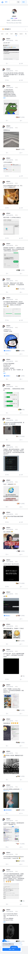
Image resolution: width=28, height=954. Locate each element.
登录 (23, 2)
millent (8, 38)
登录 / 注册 (11, 949)
